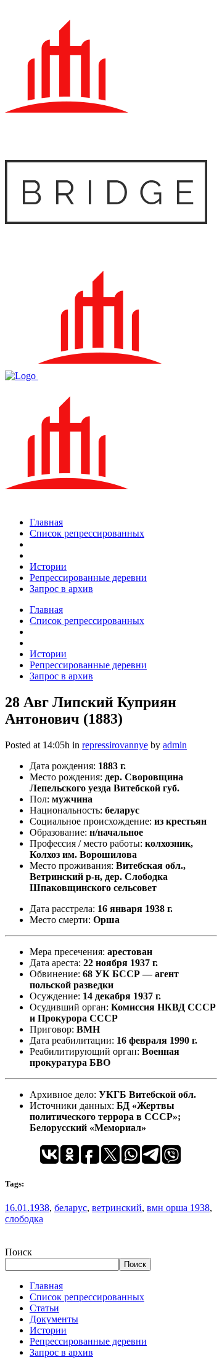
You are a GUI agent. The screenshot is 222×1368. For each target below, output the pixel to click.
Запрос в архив (61, 1352)
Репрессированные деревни (88, 1341)
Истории (48, 1330)
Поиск (18, 1252)
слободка (24, 1219)
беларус (70, 1207)
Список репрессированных (87, 1297)
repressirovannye (115, 745)
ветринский (117, 1207)
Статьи (44, 1308)
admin (175, 745)
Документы (54, 1319)
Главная (46, 1286)
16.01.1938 (27, 1207)
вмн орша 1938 (178, 1207)
